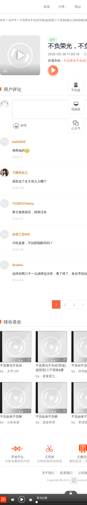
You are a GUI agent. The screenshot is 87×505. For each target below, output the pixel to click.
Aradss (17, 265)
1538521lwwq (23, 203)
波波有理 (49, 422)
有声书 (12, 20)
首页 (2, 20)
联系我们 (66, 473)
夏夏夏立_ (49, 376)
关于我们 (48, 473)
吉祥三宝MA (21, 234)
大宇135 (13, 371)
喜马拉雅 (17, 6)
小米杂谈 (13, 422)
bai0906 (18, 142)
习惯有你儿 (20, 172)
